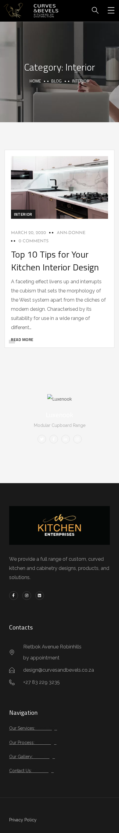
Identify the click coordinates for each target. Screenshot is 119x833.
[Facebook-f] (13, 595)
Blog (56, 81)
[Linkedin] (39, 595)
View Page (46, 728)
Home (35, 81)
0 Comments (34, 241)
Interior (23, 214)
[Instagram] (26, 595)
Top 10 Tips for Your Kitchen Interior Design (55, 260)
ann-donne (71, 233)
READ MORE (22, 339)
